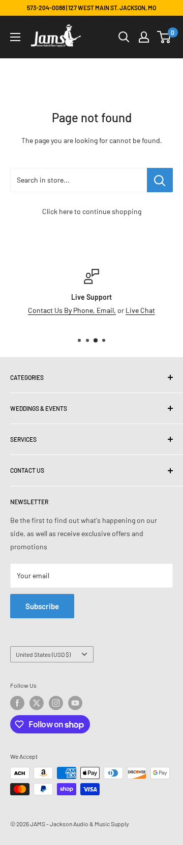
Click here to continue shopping (91, 211)
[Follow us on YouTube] (75, 703)
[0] (164, 37)
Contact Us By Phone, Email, (72, 310)
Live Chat (140, 310)
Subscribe (42, 606)
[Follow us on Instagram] (56, 703)
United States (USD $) (43, 654)
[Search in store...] (160, 180)
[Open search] (124, 37)
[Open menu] (15, 37)
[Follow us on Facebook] (17, 703)
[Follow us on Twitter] (36, 703)
